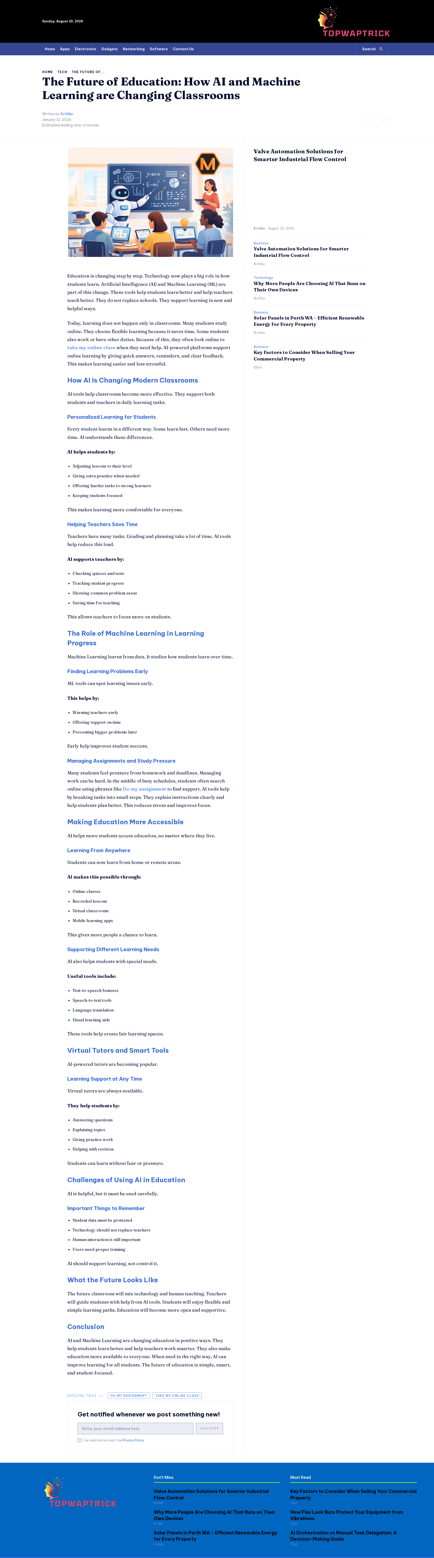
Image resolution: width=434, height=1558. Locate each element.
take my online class (177, 1396)
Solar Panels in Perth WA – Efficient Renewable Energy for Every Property (309, 321)
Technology (263, 278)
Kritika (67, 114)
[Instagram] (377, 122)
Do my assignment (129, 1396)
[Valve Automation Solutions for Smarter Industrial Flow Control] (310, 195)
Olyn (258, 367)
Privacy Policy (133, 1440)
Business (261, 243)
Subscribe (209, 1428)
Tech (62, 72)
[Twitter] (387, 122)
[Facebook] (367, 122)
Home (47, 72)
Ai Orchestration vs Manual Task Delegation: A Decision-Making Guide (343, 1536)
